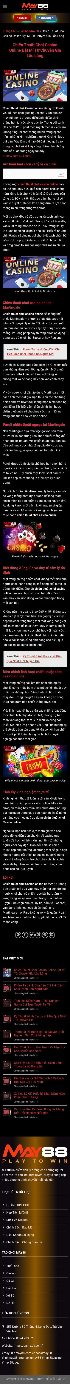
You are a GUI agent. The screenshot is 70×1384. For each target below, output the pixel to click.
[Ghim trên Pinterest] (45, 935)
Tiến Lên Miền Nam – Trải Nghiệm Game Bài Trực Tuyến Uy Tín (36, 1002)
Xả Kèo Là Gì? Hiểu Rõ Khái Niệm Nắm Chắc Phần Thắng (39, 1095)
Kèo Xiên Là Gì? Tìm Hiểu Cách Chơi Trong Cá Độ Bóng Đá (38, 1064)
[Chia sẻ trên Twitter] (32, 935)
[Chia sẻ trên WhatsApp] (18, 935)
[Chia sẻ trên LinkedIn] (52, 935)
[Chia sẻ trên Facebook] (25, 935)
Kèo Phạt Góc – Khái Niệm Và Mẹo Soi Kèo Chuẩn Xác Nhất (39, 1049)
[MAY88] (35, 6)
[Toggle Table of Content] (59, 174)
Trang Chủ (9, 31)
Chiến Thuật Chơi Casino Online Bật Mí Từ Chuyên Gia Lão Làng (39, 971)
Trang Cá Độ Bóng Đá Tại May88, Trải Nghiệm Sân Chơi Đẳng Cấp (39, 1033)
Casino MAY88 (29, 31)
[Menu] (5, 6)
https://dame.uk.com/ (17, 156)
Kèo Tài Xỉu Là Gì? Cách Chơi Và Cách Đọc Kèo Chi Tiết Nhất (39, 1080)
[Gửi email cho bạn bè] (38, 935)
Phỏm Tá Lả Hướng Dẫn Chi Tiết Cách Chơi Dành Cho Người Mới (39, 987)
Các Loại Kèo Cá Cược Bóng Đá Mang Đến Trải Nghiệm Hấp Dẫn (39, 1111)
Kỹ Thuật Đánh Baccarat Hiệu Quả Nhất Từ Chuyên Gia (40, 1018)
